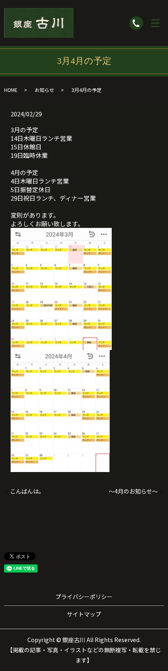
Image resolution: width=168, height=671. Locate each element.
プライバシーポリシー (84, 596)
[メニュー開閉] (155, 23)
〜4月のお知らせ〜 (133, 491)
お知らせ (44, 89)
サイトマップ (84, 614)
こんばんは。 (27, 491)
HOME (11, 89)
